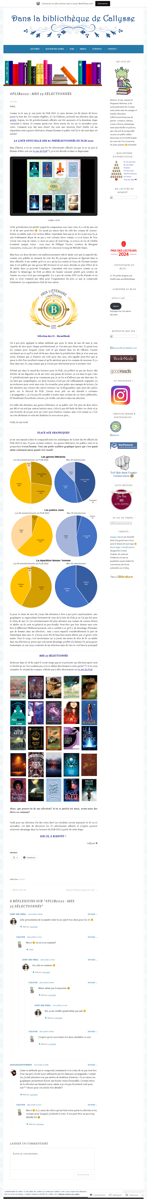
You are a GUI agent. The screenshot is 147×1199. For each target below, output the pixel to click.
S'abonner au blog (124, 289)
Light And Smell (18, 914)
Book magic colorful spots (122, 547)
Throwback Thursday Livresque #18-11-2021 (80, 890)
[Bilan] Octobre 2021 (19, 890)
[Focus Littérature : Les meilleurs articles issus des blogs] (121, 578)
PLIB (72, 49)
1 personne (34, 927)
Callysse (20, 937)
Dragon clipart (116, 537)
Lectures (34, 49)
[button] (47, 204)
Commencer (103, 3)
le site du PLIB (40, 151)
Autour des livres (55, 49)
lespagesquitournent (21, 1065)
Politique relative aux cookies (68, 1194)
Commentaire (83, 1174)
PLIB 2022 (22, 879)
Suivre (116, 306)
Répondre (91, 914)
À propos (97, 49)
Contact (112, 49)
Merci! (83, 49)
